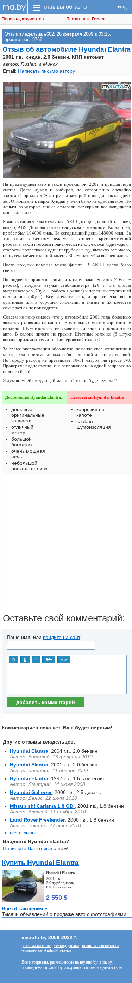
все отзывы (23, 832)
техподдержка (66, 945)
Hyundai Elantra (29, 751)
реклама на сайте (36, 945)
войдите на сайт (61, 637)
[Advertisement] (66, 546)
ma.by (14, 6)
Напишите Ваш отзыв (27, 848)
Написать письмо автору (46, 71)
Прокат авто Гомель (86, 19)
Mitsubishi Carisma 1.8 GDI (42, 806)
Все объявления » (24, 908)
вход (122, 7)
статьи (65, 950)
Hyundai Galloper (31, 792)
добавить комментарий (45, 702)
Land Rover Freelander (37, 820)
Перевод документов (23, 19)
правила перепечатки (100, 945)
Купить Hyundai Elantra (40, 862)
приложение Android (39, 950)
